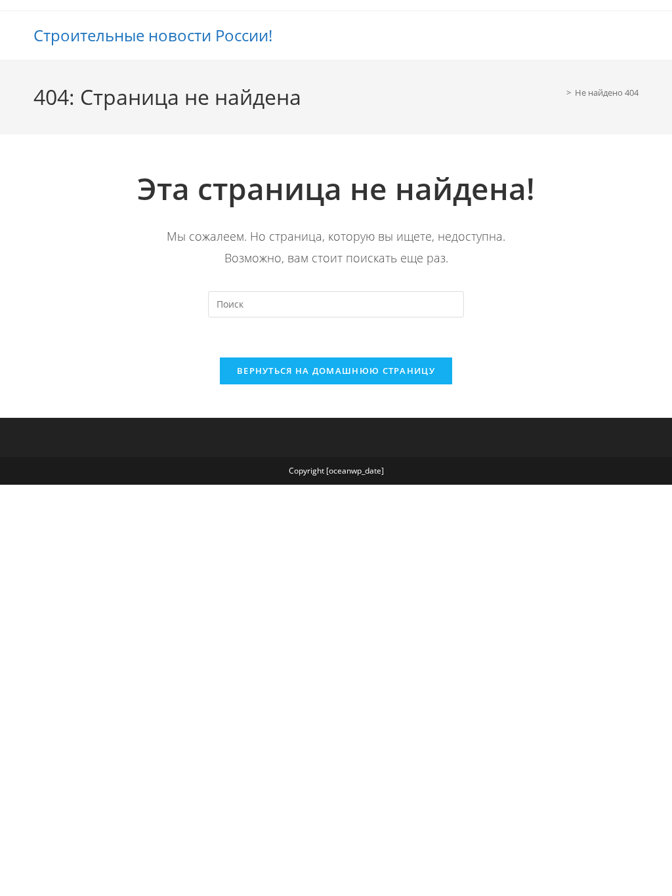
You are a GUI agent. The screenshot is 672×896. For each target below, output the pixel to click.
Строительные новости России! (152, 35)
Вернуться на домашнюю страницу (336, 371)
